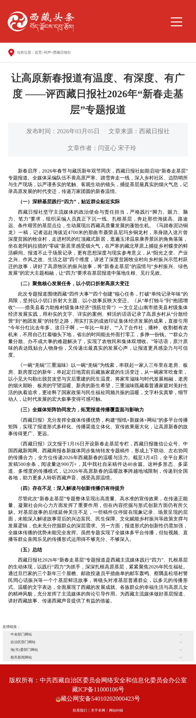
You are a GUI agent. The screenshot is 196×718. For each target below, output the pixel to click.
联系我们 (80, 710)
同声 (47, 52)
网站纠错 (116, 710)
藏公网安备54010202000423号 (100, 698)
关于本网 (98, 710)
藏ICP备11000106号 (98, 689)
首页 (38, 52)
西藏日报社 (62, 52)
